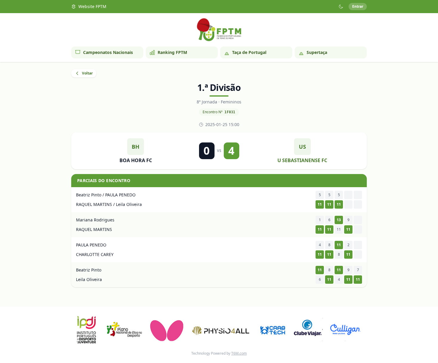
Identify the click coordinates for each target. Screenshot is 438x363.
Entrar (357, 6)
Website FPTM (92, 6)
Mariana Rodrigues (95, 220)
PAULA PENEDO (91, 245)
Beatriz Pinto (88, 270)
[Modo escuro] (341, 6)
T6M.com (239, 353)
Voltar (87, 73)
